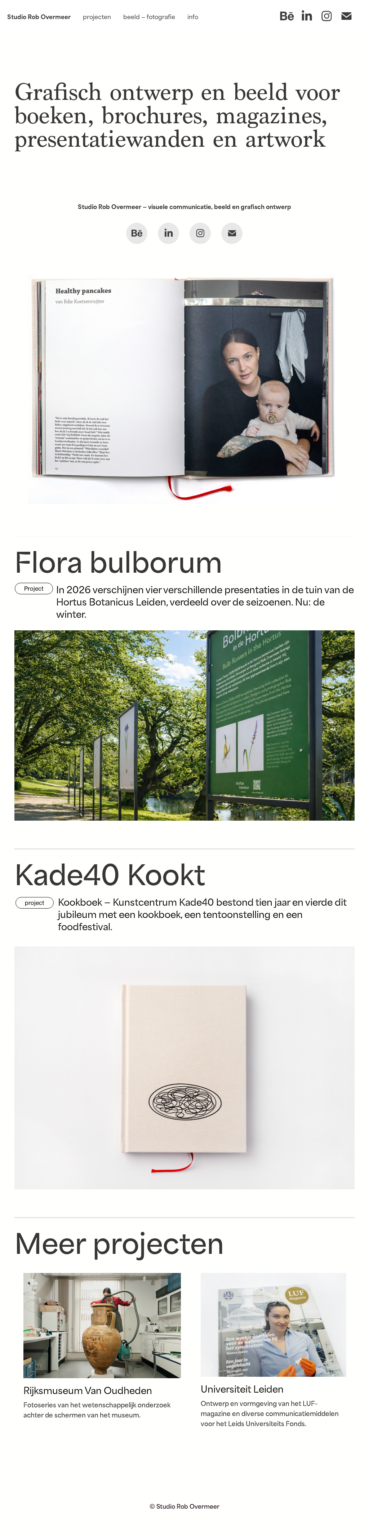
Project (34, 588)
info (192, 16)
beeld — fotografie (149, 16)
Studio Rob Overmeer (39, 16)
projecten (97, 16)
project (34, 902)
